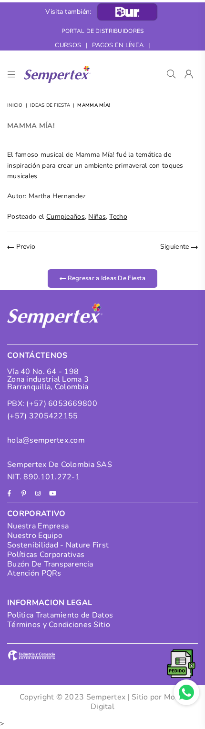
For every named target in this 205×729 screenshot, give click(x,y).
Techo (118, 216)
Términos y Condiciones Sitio (58, 624)
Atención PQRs (34, 573)
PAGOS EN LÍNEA (118, 45)
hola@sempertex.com (46, 440)
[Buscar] (171, 74)
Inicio (15, 105)
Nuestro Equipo (34, 535)
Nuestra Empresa (38, 526)
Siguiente (175, 246)
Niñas (96, 216)
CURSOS (68, 45)
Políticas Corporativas (45, 554)
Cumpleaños (65, 216)
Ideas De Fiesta (50, 105)
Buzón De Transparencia (50, 564)
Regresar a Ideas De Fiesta (105, 277)
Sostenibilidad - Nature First (58, 545)
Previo (24, 246)
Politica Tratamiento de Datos (60, 615)
